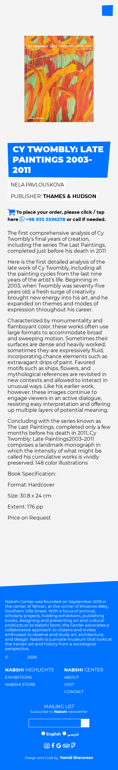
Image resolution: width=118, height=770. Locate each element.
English (53, 734)
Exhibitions (18, 677)
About (71, 677)
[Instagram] (47, 745)
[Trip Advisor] (66, 745)
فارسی (73, 735)
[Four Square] (73, 745)
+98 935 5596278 (45, 219)
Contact (74, 691)
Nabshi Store (20, 684)
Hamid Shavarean (76, 758)
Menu (107, 10)
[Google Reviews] (58, 745)
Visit (69, 684)
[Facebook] (52, 745)
